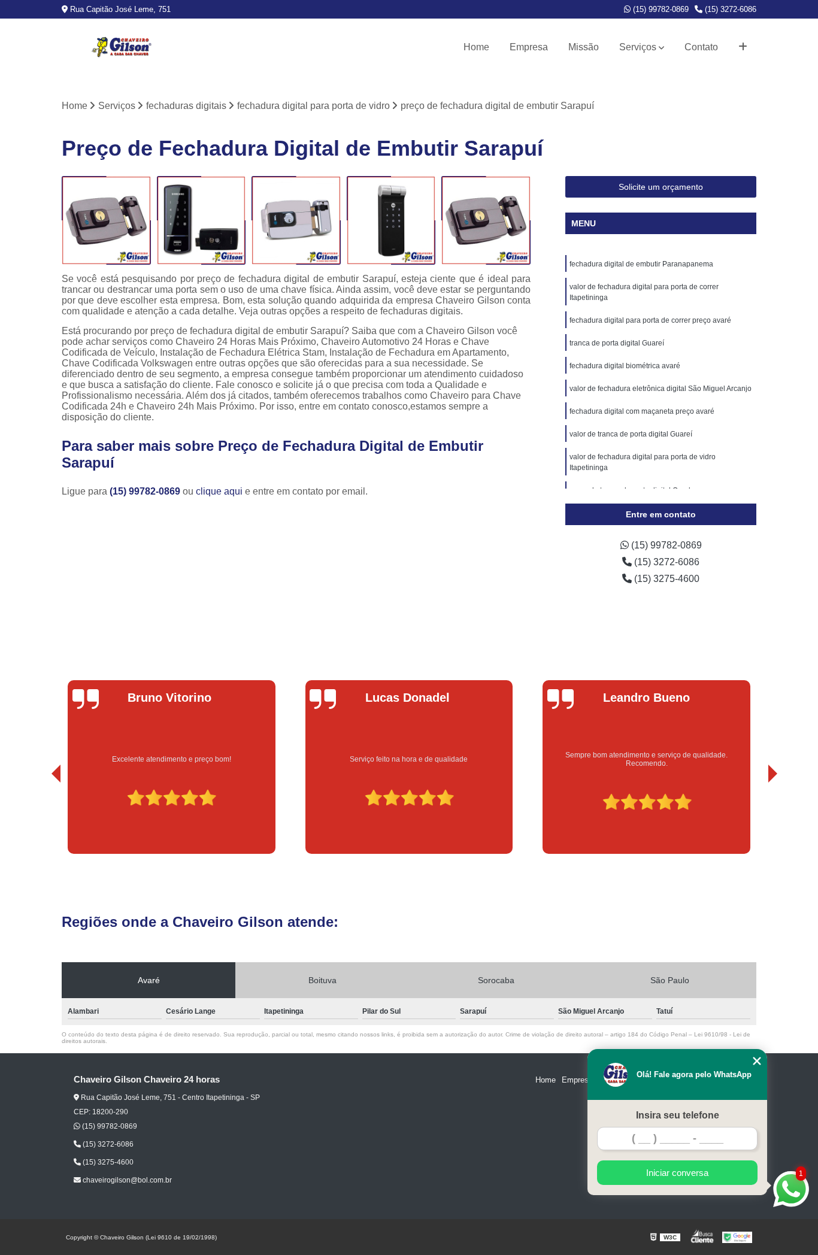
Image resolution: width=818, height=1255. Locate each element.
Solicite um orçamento (661, 187)
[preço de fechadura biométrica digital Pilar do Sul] (201, 220)
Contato (701, 47)
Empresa (529, 47)
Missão (583, 47)
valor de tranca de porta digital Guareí (630, 434)
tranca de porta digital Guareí (616, 343)
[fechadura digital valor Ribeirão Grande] (296, 220)
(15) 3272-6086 (729, 9)
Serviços (637, 47)
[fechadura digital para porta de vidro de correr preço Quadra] (391, 220)
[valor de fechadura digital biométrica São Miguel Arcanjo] (106, 220)
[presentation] (39, 819)
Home (476, 47)
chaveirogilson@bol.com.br (126, 1180)
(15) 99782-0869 (660, 9)
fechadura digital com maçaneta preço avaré (641, 411)
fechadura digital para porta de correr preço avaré (650, 320)
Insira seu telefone (677, 1115)
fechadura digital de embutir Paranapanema (641, 264)
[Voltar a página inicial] (121, 47)
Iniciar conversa (677, 1173)
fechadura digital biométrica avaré (624, 366)
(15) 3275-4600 (665, 579)
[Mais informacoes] (742, 47)
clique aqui (219, 491)
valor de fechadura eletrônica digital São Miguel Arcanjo (660, 388)
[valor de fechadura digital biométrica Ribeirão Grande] (486, 220)
